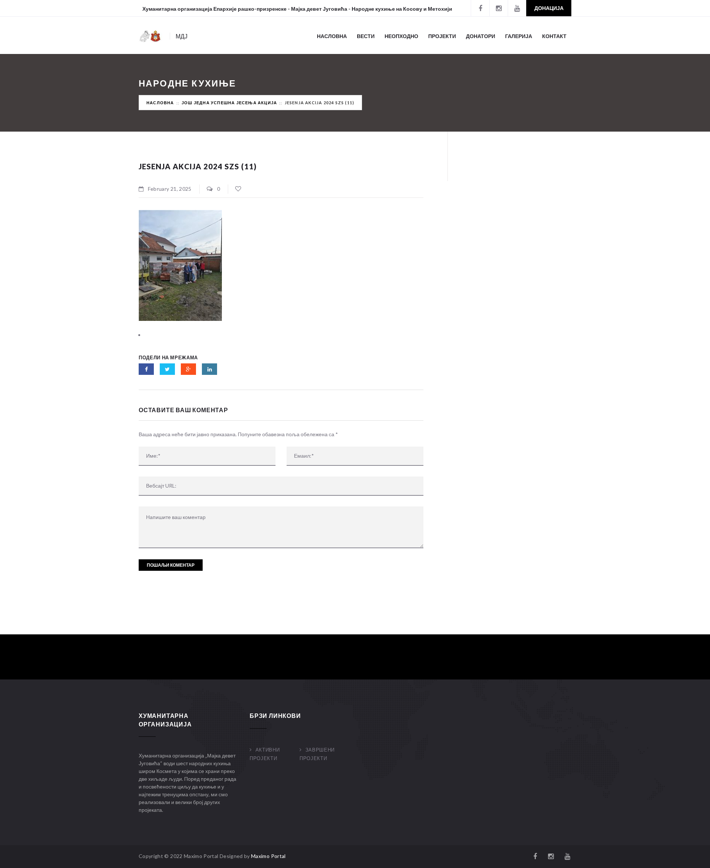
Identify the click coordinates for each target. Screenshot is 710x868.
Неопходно (401, 36)
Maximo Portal (268, 856)
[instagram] (498, 8)
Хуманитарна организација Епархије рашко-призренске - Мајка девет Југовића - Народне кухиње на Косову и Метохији (297, 9)
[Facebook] (480, 8)
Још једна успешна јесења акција (229, 103)
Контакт (554, 36)
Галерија (518, 36)
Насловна (332, 36)
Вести (366, 36)
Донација (549, 8)
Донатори (480, 36)
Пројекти (442, 36)
